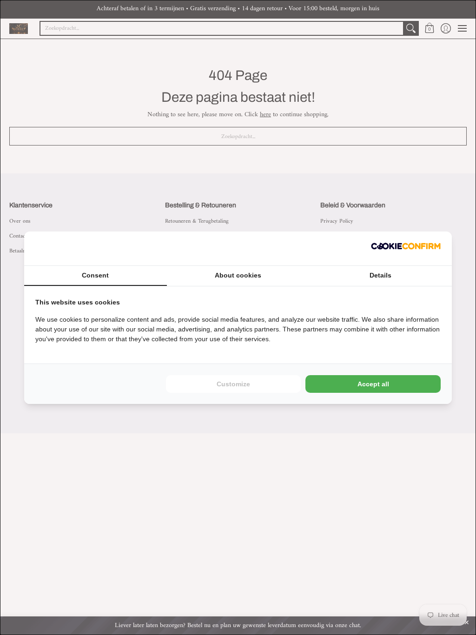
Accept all (373, 384)
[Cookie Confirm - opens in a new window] (406, 248)
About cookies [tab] (238, 275)
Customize (233, 384)
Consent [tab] (95, 275)
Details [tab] (380, 275)
